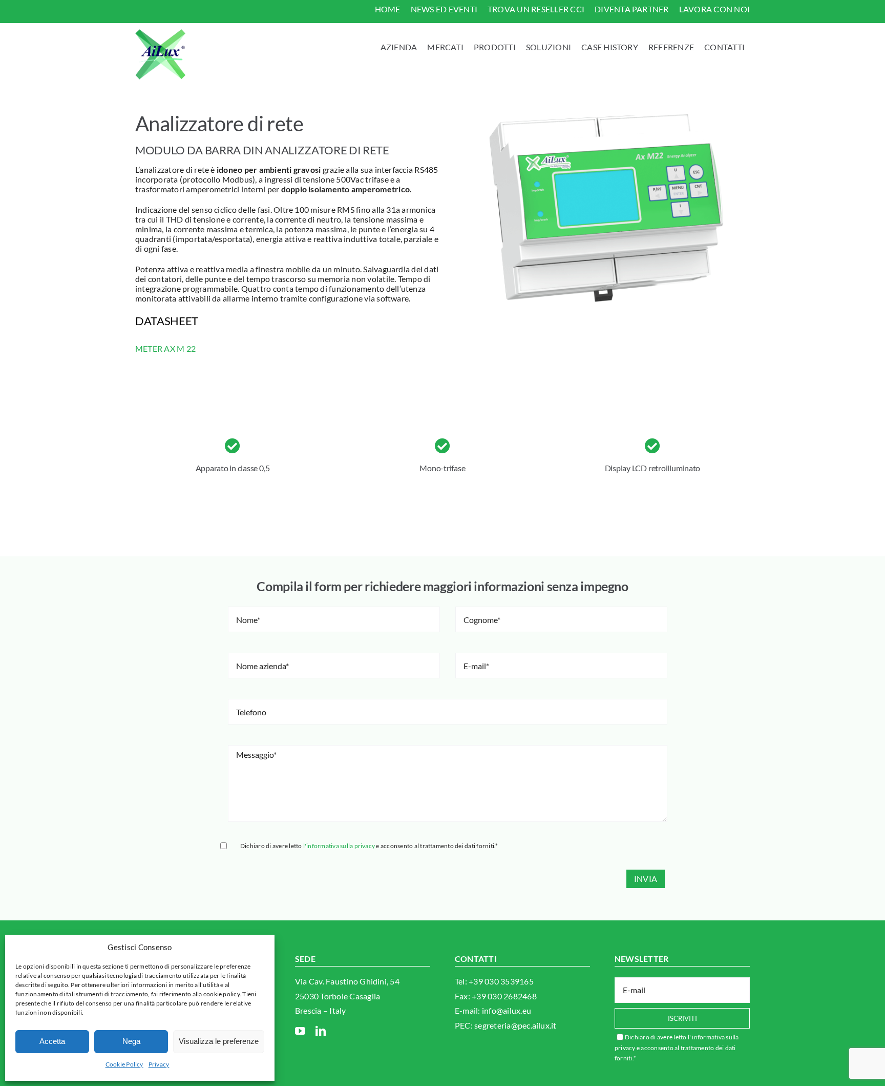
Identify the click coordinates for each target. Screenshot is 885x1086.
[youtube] (300, 1031)
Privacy (159, 1064)
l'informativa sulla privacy (339, 846)
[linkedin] (320, 1031)
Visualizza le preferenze (219, 1041)
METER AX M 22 (165, 348)
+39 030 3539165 (501, 981)
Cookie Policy (124, 1064)
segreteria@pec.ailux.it (515, 1025)
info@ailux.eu (506, 1010)
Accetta (52, 1041)
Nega (131, 1041)
